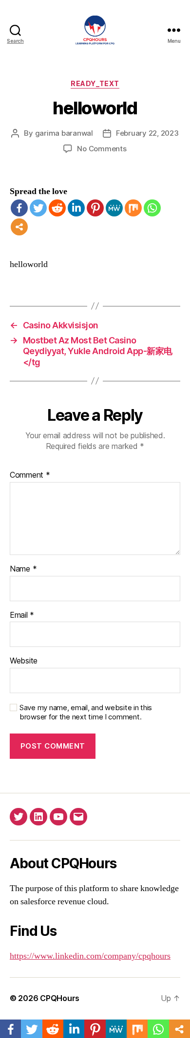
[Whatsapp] (152, 207)
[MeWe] (114, 207)
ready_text (95, 83)
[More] (19, 226)
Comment (30, 475)
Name (23, 569)
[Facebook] (19, 207)
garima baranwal (64, 133)
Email (22, 615)
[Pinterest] (95, 207)
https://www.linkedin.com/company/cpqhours (90, 956)
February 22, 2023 (147, 133)
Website (24, 661)
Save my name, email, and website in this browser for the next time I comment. (85, 712)
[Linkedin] (76, 207)
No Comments (101, 148)
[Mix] (133, 207)
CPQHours (59, 998)
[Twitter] (38, 207)
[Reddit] (57, 207)
